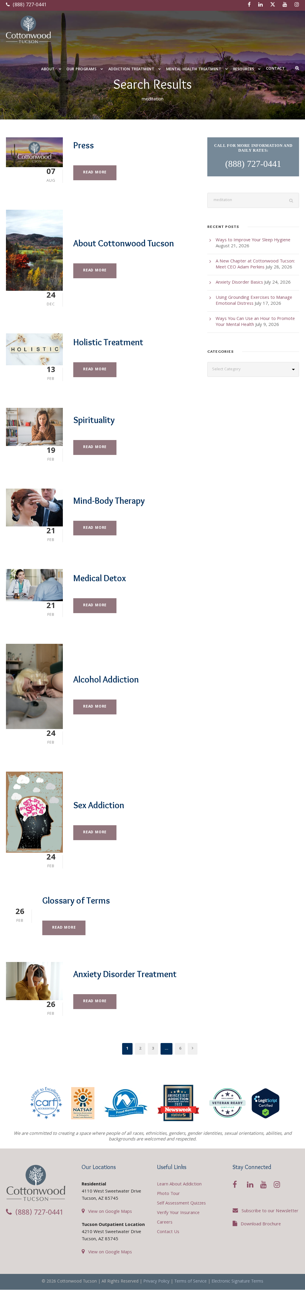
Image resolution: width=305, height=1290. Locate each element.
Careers (164, 1223)
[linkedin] (260, 5)
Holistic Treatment (108, 342)
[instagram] (297, 5)
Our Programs (81, 69)
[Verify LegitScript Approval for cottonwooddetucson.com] (265, 1103)
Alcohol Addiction (106, 679)
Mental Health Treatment (194, 69)
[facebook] (249, 5)
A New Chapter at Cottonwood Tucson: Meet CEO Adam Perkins (255, 264)
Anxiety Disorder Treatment (125, 974)
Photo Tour (168, 1194)
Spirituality (94, 419)
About (48, 69)
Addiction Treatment (131, 69)
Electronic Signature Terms (237, 1281)
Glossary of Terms (76, 900)
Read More (95, 173)
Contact (275, 69)
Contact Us (168, 1232)
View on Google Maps (110, 1212)
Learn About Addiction (179, 1184)
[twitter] (272, 5)
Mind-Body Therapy (109, 500)
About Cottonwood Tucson (123, 243)
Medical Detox (99, 578)
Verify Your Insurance (178, 1213)
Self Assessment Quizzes (181, 1203)
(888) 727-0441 (28, 5)
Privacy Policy (156, 1281)
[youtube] (285, 5)
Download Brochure (261, 1224)
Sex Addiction (98, 805)
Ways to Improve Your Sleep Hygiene (253, 240)
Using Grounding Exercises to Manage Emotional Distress (254, 301)
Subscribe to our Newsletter (270, 1211)
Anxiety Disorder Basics (239, 283)
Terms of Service (190, 1281)
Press (83, 145)
